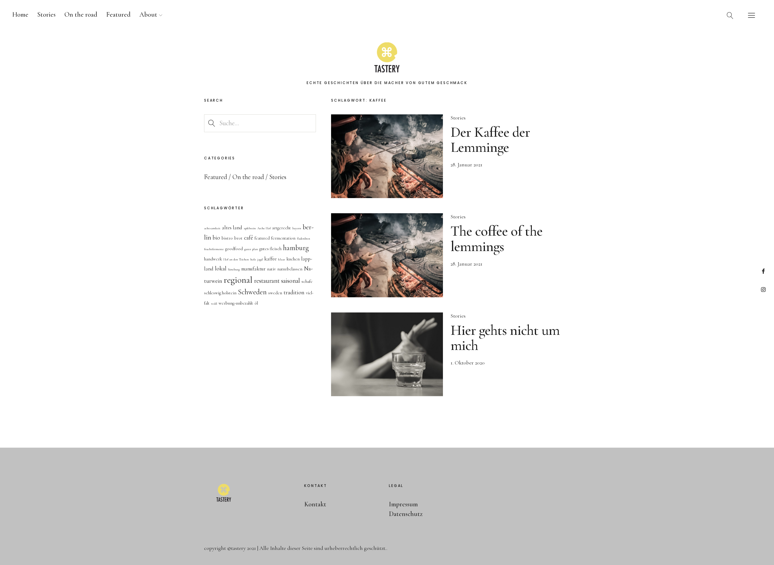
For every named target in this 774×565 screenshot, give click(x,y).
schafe (307, 281)
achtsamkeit (212, 228)
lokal (220, 268)
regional (238, 280)
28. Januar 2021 (466, 164)
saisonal (290, 281)
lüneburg (234, 269)
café (248, 237)
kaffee (270, 259)
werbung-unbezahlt (236, 303)
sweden (275, 293)
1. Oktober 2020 (467, 362)
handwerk (213, 259)
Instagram (763, 289)
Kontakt (315, 504)
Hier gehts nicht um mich (505, 338)
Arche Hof (264, 228)
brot (238, 238)
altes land (232, 227)
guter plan (251, 249)
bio (216, 237)
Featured (118, 14)
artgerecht (281, 227)
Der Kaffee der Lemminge (490, 139)
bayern (296, 228)
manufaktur (253, 269)
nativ (271, 269)
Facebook (763, 271)
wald (214, 303)
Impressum (403, 504)
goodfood (234, 248)
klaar (281, 259)
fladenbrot (303, 238)
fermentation (283, 238)
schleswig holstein (220, 293)
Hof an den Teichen (236, 259)
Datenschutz (406, 514)
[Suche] (730, 15)
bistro (227, 238)
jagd (260, 259)
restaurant (267, 281)
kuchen (293, 259)
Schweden (252, 292)
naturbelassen (289, 269)
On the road (80, 14)
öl (256, 303)
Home (20, 14)
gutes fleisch (270, 248)
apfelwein (250, 228)
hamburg (296, 247)
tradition (294, 292)
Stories (46, 14)
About (148, 14)
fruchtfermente (214, 249)
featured (262, 238)
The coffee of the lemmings (496, 238)
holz (253, 259)
